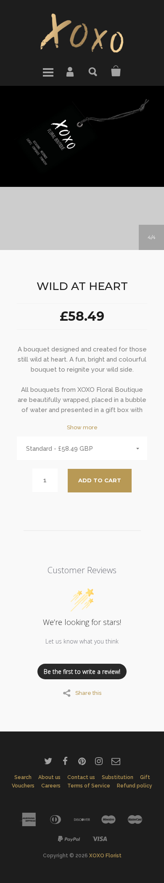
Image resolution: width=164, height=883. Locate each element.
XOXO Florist (105, 856)
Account (70, 71)
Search (93, 71)
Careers (51, 786)
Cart (116, 71)
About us (49, 777)
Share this (88, 693)
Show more (82, 427)
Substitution (117, 777)
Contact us (81, 777)
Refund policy (134, 786)
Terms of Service (88, 786)
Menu (48, 71)
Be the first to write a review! (82, 672)
